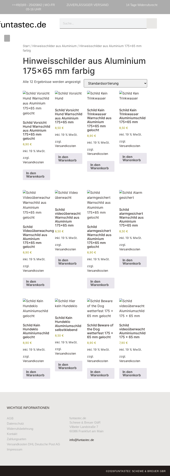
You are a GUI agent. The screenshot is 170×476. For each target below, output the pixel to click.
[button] (7, 38)
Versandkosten (33, 162)
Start (26, 46)
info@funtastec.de (81, 440)
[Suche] (152, 23)
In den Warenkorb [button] (35, 174)
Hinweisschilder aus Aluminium (54, 46)
